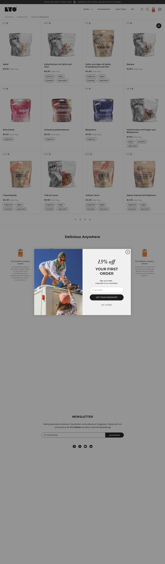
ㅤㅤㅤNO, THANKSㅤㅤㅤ (106, 305)
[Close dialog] (128, 252)
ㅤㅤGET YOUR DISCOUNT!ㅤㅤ (106, 297)
